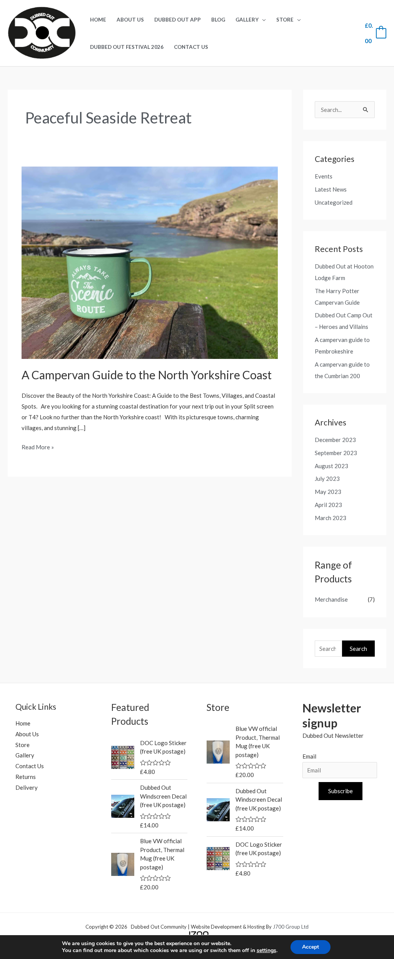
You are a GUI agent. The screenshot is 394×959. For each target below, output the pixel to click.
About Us (130, 20)
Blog (218, 20)
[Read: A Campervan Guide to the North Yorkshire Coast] (150, 262)
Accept (310, 947)
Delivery (26, 787)
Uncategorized (333, 202)
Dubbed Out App (177, 20)
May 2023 (328, 491)
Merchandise (331, 599)
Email (309, 756)
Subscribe (340, 790)
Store (285, 20)
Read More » (38, 446)
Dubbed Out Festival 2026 (127, 47)
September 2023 (336, 452)
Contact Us (191, 47)
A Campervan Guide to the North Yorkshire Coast (147, 375)
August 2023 (331, 465)
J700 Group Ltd (290, 927)
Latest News (331, 189)
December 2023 (335, 439)
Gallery (247, 20)
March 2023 (330, 517)
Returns (25, 776)
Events (323, 176)
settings (266, 950)
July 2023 (327, 478)
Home (98, 20)
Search (358, 648)
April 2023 (328, 504)
